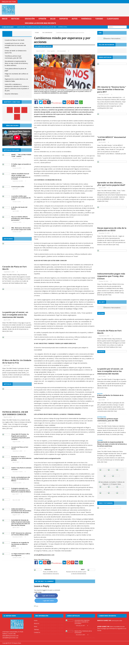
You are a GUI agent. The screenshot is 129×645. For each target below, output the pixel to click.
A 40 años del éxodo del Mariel (19, 208)
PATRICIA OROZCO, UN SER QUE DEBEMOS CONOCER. (15, 413)
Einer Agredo (51, 51)
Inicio (4, 19)
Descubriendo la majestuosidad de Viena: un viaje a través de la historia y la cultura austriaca (16, 63)
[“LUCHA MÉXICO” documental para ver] (112, 134)
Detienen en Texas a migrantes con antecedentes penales (21, 458)
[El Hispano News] (17, 624)
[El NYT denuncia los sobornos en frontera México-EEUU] (6, 537)
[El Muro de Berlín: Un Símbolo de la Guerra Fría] (17, 357)
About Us (36, 623)
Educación (30, 19)
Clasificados (113, 19)
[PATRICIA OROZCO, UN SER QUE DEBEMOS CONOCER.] (17, 409)
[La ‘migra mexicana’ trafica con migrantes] (6, 557)
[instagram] (127, 1)
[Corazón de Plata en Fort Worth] (17, 263)
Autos (74, 19)
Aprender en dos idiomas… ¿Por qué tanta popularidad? (111, 183)
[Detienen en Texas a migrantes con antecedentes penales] (6, 460)
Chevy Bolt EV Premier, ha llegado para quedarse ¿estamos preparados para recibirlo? (20, 436)
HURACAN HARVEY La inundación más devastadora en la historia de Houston (21, 510)
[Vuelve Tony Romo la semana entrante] (6, 471)
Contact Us (37, 632)
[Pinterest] (123, 1)
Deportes (63, 19)
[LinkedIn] (64, 103)
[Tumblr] (49, 103)
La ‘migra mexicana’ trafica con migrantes (20, 554)
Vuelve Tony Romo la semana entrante (21, 468)
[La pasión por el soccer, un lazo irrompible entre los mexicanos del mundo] (17, 309)
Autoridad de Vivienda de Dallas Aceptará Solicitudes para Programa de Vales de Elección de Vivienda (20, 522)
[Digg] (76, 103)
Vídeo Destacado (12, 125)
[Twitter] (41, 103)
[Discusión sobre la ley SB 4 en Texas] (111, 488)
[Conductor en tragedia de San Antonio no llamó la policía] (6, 546)
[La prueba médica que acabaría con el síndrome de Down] (6, 200)
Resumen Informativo (11, 94)
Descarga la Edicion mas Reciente (40, 23)
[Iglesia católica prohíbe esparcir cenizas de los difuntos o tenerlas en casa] (120, 471)
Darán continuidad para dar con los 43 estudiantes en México (20, 479)
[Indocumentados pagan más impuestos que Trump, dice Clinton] (112, 270)
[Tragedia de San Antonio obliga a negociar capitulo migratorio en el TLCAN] (116, 478)
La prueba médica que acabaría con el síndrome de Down (21, 197)
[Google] (45, 103)
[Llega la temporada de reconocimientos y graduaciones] (103, 471)
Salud (52, 19)
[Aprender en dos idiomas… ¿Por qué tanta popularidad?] (112, 179)
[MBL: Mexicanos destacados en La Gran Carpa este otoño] (6, 231)
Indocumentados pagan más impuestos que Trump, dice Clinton (111, 276)
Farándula (86, 19)
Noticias (15, 19)
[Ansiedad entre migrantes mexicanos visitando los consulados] (69, 624)
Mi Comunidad (61, 51)
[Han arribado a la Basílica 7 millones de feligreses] (112, 483)
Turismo (99, 19)
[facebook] (116, 1)
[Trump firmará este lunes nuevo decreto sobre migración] (111, 495)
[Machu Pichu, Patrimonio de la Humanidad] (69, 635)
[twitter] (120, 1)
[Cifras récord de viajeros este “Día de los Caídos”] (111, 471)
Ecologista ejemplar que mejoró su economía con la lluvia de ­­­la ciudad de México (21, 490)
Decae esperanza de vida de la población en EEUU (111, 229)
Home (35, 620)
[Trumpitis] (120, 495)
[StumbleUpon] (56, 103)
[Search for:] (117, 27)
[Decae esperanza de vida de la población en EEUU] (112, 225)
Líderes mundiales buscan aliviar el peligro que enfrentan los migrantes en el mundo (20, 176)
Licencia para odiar (17, 186)
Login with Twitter (48, 600)
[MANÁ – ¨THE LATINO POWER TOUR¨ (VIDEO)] (6, 158)
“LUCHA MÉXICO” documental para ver (111, 138)
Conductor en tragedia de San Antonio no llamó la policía (20, 544)
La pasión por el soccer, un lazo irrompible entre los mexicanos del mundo (15, 45)
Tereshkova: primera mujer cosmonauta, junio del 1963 (107, 420)
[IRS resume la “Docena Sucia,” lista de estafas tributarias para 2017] (112, 84)
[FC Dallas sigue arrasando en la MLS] (6, 168)
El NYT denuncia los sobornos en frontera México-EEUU (21, 534)
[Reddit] (68, 103)
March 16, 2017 (40, 51)
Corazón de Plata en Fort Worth (14, 40)
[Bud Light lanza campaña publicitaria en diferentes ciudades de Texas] (120, 488)
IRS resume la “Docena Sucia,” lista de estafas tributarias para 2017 (111, 89)
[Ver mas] (24, 283)
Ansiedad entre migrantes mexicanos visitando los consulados (82, 621)
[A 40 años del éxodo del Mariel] (6, 211)
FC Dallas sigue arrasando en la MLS (21, 165)
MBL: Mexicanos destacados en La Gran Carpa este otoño (21, 228)
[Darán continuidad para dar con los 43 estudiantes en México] (6, 481)
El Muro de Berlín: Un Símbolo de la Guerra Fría (16, 361)
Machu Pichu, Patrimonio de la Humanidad (83, 631)
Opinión (42, 19)
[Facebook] (36, 103)
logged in (45, 590)
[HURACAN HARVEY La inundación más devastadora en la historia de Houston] (6, 513)
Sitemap (36, 629)
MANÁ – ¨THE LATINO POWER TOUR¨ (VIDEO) (21, 155)
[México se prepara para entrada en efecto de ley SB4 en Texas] (103, 495)
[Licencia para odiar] (6, 190)
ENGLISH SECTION (9, 2)
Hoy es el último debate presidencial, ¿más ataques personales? (20, 218)
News (35, 626)
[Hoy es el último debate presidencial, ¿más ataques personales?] (6, 220)
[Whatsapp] (81, 103)
